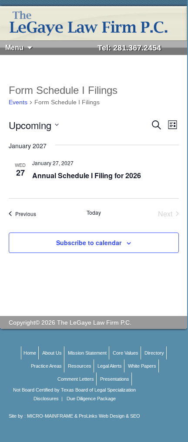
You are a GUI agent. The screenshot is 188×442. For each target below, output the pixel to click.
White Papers (142, 366)
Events (18, 102)
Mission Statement (87, 353)
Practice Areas (46, 366)
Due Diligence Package (91, 398)
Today (94, 212)
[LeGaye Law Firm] (93, 23)
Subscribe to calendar (88, 242)
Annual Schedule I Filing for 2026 (86, 175)
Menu (14, 47)
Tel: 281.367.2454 (129, 47)
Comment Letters (75, 379)
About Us (52, 353)
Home (30, 353)
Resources (79, 366)
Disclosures (46, 398)
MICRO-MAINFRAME (50, 416)
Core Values (125, 353)
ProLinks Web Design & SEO (109, 416)
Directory (154, 353)
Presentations (114, 379)
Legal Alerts (109, 366)
